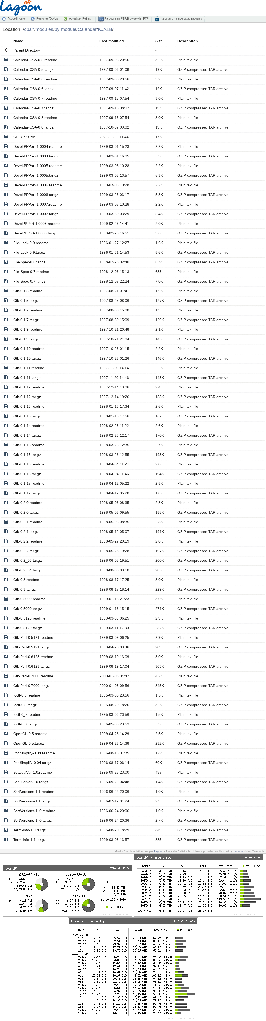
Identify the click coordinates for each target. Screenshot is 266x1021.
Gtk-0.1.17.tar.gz (27, 493)
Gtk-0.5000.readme (29, 599)
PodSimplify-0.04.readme (34, 753)
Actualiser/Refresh (80, 18)
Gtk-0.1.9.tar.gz (26, 339)
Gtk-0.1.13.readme (28, 406)
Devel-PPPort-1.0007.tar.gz (35, 214)
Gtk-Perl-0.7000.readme (33, 676)
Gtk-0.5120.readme (29, 618)
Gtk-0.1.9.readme (27, 329)
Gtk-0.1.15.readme (28, 445)
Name (18, 41)
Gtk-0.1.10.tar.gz (27, 358)
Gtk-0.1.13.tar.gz (27, 416)
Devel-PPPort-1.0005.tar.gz (35, 175)
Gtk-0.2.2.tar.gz (26, 551)
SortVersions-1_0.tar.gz (32, 820)
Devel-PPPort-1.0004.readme (37, 146)
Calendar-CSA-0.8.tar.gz (33, 127)
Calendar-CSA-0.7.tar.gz (33, 108)
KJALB (105, 29)
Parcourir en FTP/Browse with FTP (126, 18)
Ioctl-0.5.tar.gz (25, 705)
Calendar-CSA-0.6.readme (35, 79)
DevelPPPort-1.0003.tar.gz (35, 233)
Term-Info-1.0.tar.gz (29, 830)
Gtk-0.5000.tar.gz (27, 609)
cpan (29, 29)
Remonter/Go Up (47, 18)
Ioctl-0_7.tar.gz (25, 724)
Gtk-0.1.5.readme (27, 291)
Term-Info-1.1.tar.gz (29, 840)
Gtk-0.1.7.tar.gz (26, 320)
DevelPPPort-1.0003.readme (37, 223)
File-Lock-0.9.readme (31, 243)
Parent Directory (26, 50)
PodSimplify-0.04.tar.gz (32, 763)
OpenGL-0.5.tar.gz (28, 743)
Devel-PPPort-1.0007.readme (37, 204)
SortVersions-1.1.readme (33, 791)
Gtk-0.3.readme (26, 580)
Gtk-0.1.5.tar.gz (26, 300)
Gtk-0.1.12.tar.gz (27, 397)
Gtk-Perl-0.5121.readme (33, 637)
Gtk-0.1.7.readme (27, 310)
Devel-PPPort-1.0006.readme (37, 185)
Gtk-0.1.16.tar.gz (27, 474)
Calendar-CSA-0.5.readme (35, 60)
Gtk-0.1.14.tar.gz (27, 435)
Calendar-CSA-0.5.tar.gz (33, 69)
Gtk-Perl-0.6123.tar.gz (31, 666)
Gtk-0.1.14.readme (28, 426)
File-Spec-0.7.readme (31, 272)
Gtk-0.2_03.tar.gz (27, 560)
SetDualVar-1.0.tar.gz (30, 782)
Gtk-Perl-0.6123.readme (33, 657)
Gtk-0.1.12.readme (28, 387)
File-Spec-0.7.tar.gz (29, 281)
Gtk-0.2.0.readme (27, 503)
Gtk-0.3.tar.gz (24, 589)
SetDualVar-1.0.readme (32, 772)
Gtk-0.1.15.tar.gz (27, 454)
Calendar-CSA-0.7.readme (35, 98)
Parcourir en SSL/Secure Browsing (181, 18)
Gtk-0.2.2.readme (27, 541)
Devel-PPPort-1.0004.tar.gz (35, 156)
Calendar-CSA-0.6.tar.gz (33, 89)
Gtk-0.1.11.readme (28, 368)
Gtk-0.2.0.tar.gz (26, 512)
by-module (65, 29)
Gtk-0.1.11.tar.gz (27, 377)
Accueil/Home (16, 18)
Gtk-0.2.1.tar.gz (26, 531)
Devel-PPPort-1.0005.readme (37, 166)
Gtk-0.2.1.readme (27, 522)
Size (159, 41)
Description (187, 41)
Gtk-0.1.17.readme (28, 483)
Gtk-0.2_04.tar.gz (27, 570)
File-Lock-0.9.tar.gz (29, 252)
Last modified (111, 41)
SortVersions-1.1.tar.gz (32, 801)
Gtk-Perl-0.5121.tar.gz (31, 647)
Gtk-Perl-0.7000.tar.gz (31, 686)
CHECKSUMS (24, 137)
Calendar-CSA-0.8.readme (35, 118)
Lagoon (158, 851)
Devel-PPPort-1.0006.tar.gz (35, 195)
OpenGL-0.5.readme (30, 734)
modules (44, 29)
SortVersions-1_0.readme (34, 811)
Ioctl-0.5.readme (26, 695)
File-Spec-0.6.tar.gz (29, 262)
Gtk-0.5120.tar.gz (27, 628)
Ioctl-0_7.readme (27, 714)
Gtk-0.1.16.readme (28, 464)
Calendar (87, 29)
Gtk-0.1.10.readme (28, 349)
